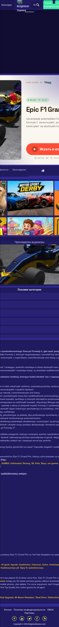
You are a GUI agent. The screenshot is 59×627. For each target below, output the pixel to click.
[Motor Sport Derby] (30, 198)
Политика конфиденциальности (29, 609)
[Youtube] (22, 618)
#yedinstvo (25, 564)
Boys (43, 463)
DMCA (50, 609)
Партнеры (29, 613)
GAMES (5, 463)
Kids (37, 463)
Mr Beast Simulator (24, 597)
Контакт (8, 609)
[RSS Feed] (44, 618)
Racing (26, 463)
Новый (48, 3)
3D (32, 463)
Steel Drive (41, 597)
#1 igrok (5, 564)
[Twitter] (29, 618)
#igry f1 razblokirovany (32, 568)
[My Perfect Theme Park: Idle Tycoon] (30, 234)
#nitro (45, 564)
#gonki (14, 564)
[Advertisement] (29, 42)
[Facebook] (37, 618)
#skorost (36, 564)
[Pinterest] (14, 618)
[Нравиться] (43, 170)
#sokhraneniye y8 (9, 568)
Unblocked (16, 463)
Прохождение (19, 169)
